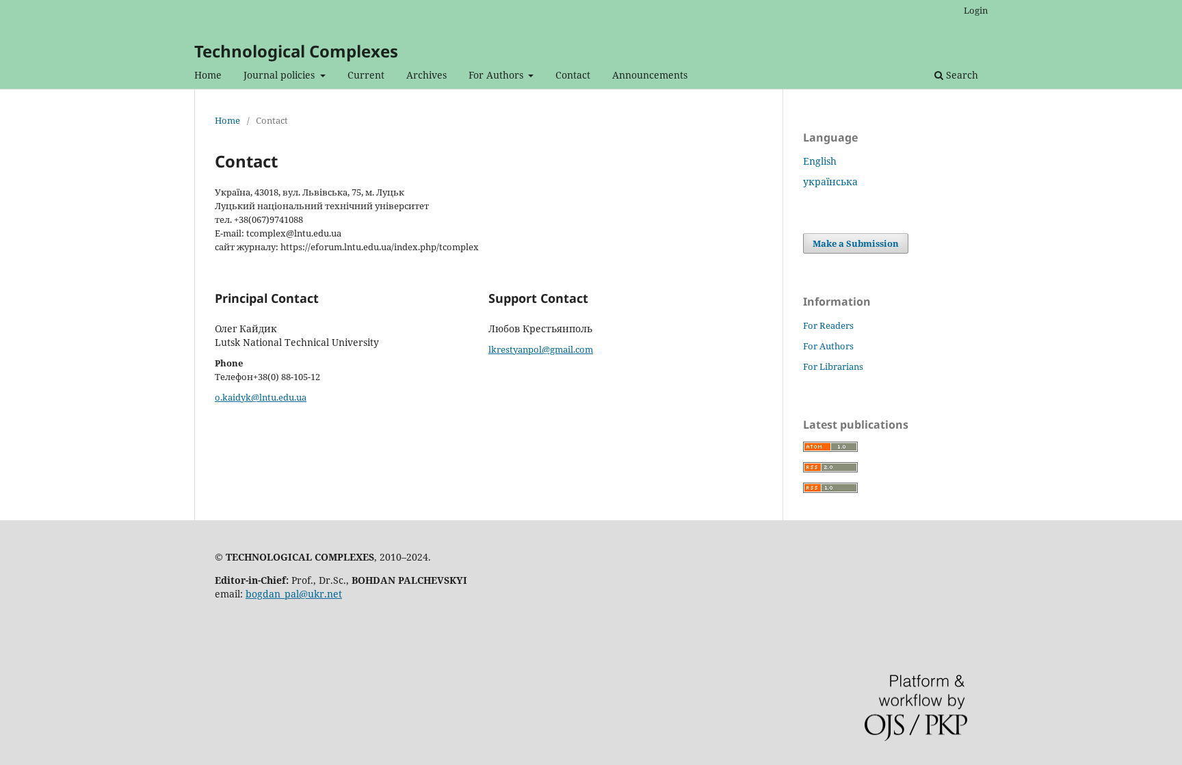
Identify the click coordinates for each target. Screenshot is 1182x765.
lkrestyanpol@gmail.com (540, 349)
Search (960, 74)
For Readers (828, 325)
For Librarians (833, 366)
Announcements (649, 74)
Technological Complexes (296, 51)
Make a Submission (856, 243)
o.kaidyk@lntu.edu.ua (260, 397)
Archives (426, 74)
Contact (572, 74)
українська (830, 181)
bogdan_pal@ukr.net (294, 593)
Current (365, 74)
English (820, 161)
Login (976, 10)
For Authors (497, 74)
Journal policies (280, 74)
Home (208, 74)
